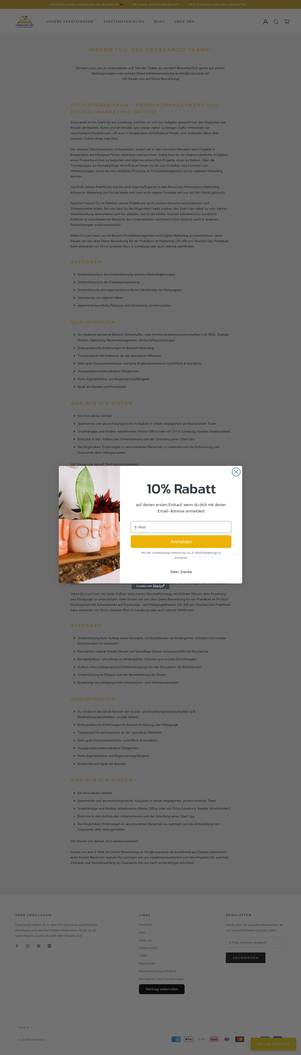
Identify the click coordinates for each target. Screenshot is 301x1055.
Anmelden (181, 541)
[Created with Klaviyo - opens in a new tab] (150, 586)
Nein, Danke (181, 572)
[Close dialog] (236, 472)
